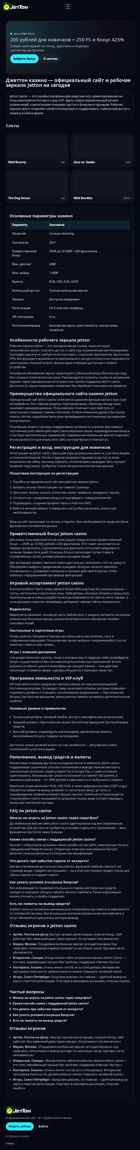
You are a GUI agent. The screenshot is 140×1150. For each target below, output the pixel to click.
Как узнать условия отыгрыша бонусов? (44, 1015)
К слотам (51, 59)
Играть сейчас (20, 1126)
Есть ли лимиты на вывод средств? (40, 1020)
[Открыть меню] (68, 7)
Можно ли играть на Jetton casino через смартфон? (52, 998)
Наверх (10, 1143)
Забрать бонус (24, 59)
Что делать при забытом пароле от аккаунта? (48, 1009)
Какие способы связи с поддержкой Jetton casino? (51, 1003)
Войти (43, 1126)
